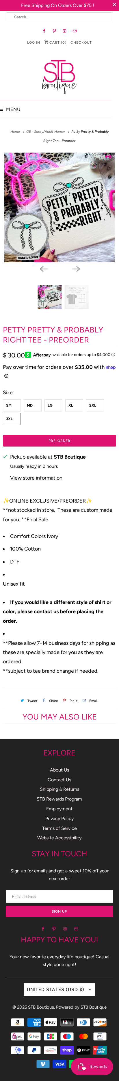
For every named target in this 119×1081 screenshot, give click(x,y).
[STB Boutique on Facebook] (44, 31)
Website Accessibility (59, 837)
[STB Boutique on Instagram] (64, 31)
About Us (59, 770)
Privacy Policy (59, 818)
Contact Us (59, 779)
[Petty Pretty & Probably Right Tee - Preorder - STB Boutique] (59, 207)
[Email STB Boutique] (74, 31)
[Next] (75, 268)
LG (50, 405)
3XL (9, 419)
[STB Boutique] (59, 75)
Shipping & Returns (59, 789)
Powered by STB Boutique (81, 1007)
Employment (59, 808)
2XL (92, 405)
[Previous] (43, 268)
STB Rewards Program (59, 799)
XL (70, 405)
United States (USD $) (56, 989)
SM (9, 405)
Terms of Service (59, 828)
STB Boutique (41, 1007)
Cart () (57, 43)
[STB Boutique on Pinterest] (54, 31)
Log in (33, 43)
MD (30, 405)
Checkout (81, 43)
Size (8, 392)
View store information (36, 478)
